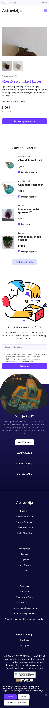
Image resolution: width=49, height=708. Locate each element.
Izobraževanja (24, 565)
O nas (24, 570)
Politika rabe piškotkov (24, 613)
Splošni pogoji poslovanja (24, 608)
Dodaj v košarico (26, 121)
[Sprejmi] (46, 695)
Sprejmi (10, 697)
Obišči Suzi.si (24, 442)
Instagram (24, 645)
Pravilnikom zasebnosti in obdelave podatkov (23, 360)
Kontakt (44, 2)
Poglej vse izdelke (24, 262)
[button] (45, 10)
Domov (24, 554)
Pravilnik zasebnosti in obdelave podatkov (24, 619)
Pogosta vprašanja (9, 2)
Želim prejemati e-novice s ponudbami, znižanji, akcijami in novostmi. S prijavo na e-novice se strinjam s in (26, 357)
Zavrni (24, 697)
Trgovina (24, 559)
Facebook (24, 640)
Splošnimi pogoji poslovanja (17, 359)
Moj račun (24, 591)
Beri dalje (25, 224)
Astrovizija (12, 10)
